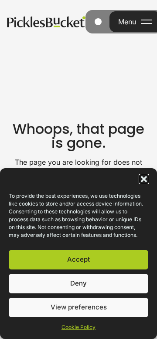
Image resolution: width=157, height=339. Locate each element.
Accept (78, 259)
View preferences (79, 307)
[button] (144, 179)
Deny (78, 283)
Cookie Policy (78, 327)
